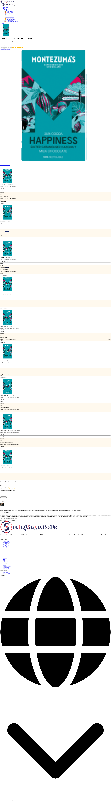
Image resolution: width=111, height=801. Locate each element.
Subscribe (13, 520)
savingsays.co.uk (6, 799)
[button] (55, 688)
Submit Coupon (3, 497)
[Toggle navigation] (14, 5)
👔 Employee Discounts (9, 20)
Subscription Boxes (6, 9)
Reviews (4, 8)
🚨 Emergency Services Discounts (11, 21)
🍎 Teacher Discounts (9, 12)
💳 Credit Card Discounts (10, 19)
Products (2, 49)
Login (3, 23)
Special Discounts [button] (6, 10)
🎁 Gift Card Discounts (9, 18)
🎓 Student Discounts (9, 11)
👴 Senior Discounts (9, 15)
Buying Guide (5, 7)
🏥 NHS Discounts (8, 13)
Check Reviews (7, 49)
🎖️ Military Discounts (9, 14)
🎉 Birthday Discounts (9, 17)
